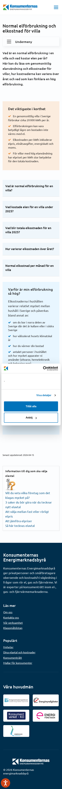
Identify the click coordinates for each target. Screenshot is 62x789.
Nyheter (8, 647)
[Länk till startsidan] (31, 761)
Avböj (29, 417)
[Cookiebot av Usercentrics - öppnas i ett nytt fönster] (43, 368)
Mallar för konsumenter (17, 663)
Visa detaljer (43, 395)
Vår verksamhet (13, 622)
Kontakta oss (11, 617)
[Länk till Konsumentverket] (16, 715)
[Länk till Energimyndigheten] (46, 700)
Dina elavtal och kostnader (19, 652)
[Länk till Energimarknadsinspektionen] (16, 700)
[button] (56, 7)
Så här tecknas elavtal (20, 525)
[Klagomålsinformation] (10, 483)
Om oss (7, 612)
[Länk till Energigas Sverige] (16, 731)
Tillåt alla (31, 406)
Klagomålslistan (12, 628)
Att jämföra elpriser (18, 521)
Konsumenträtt (12, 657)
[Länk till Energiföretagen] (46, 715)
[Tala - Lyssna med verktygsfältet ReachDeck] (5, 783)
